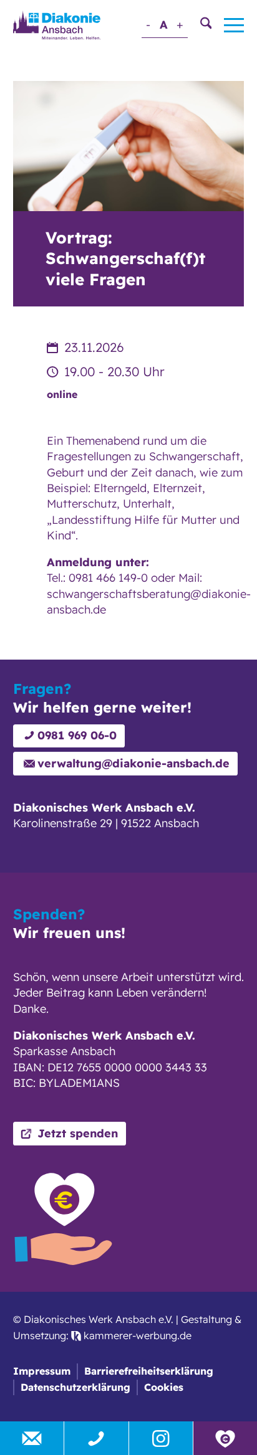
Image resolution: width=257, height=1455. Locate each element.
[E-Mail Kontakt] (32, 1438)
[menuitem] (200, 25)
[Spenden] (225, 1438)
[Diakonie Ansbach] (56, 24)
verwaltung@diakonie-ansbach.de (133, 763)
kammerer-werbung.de (136, 1335)
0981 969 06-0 (77, 735)
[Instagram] (161, 1438)
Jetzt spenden (77, 1133)
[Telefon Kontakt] (96, 1438)
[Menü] (227, 25)
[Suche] (200, 25)
